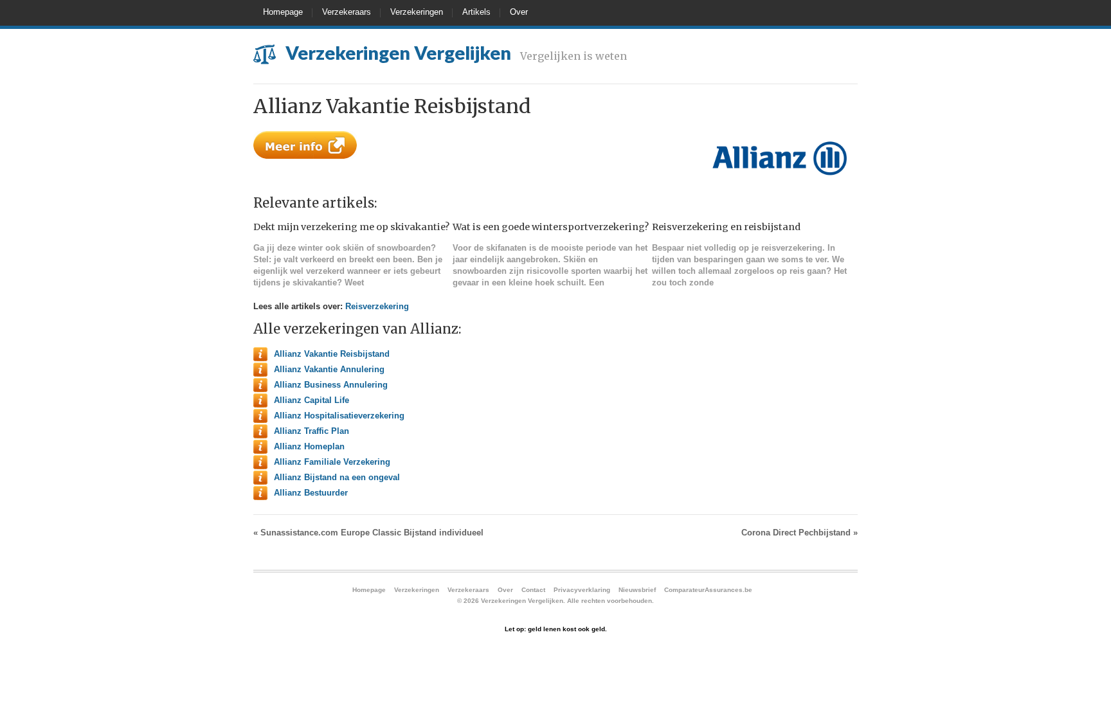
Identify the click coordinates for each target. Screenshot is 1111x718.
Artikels (476, 12)
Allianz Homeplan (309, 446)
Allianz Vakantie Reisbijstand (332, 354)
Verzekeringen (416, 12)
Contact (533, 589)
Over (519, 12)
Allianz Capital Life (311, 400)
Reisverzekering (377, 306)
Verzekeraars (346, 12)
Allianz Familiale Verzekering (332, 462)
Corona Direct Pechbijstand (799, 532)
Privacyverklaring (582, 589)
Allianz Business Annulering (331, 385)
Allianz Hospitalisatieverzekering (339, 415)
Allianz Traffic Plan (311, 431)
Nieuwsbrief (637, 589)
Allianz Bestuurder (311, 493)
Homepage (283, 12)
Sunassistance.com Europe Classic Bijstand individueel (368, 532)
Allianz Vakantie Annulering (329, 369)
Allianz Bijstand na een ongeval (337, 477)
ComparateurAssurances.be (708, 589)
